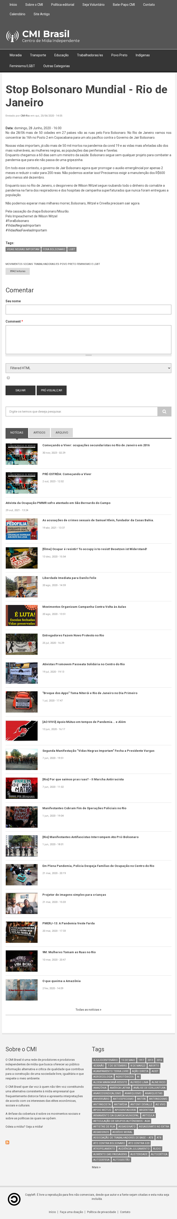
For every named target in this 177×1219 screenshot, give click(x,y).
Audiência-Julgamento (134, 1148)
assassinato (127, 1126)
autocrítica (159, 1154)
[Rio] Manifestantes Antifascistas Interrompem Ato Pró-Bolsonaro (90, 837)
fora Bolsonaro (54, 249)
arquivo (62, 432)
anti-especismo (123, 1098)
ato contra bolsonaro (109, 1143)
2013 (150, 1060)
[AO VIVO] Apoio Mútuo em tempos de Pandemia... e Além (84, 722)
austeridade (139, 1154)
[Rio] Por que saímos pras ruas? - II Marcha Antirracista (83, 779)
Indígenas (143, 55)
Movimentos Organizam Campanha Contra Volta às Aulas (84, 606)
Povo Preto (119, 55)
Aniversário (101, 1098)
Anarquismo (133, 1093)
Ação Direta (140, 1071)
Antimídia (120, 1104)
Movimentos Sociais (19, 264)
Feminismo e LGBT (88, 264)
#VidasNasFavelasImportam (26, 230)
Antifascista (102, 1104)
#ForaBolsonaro (17, 221)
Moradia (16, 55)
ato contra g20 (138, 1143)
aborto (154, 1065)
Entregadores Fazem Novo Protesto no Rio (73, 635)
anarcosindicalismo (107, 1093)
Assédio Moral (122, 1132)
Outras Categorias (56, 66)
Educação (61, 55)
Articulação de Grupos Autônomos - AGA (121, 1121)
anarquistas (153, 1093)
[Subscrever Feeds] (45, 1142)
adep (155, 1071)
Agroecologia (102, 1076)
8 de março (137, 1065)
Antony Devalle (141, 1104)
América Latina (120, 1087)
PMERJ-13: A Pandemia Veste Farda (68, 923)
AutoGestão (121, 1159)
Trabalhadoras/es (90, 55)
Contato (149, 4)
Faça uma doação (71, 1212)
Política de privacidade (101, 1212)
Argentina (146, 1109)
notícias (19, 432)
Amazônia (99, 1087)
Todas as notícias (88, 1009)
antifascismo (158, 1098)
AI (138, 1076)
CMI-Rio (25, 115)
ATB (159, 1137)
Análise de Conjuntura (149, 1087)
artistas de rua (104, 1126)
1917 (141, 1060)
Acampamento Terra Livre (111, 1071)
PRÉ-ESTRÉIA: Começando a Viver (66, 474)
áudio (157, 1148)
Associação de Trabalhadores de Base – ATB (123, 1137)
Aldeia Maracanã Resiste (110, 1082)
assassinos (101, 1132)
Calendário (17, 14)
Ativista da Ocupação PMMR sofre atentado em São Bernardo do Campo (58, 503)
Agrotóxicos (125, 1076)
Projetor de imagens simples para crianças (74, 894)
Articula (148, 1115)
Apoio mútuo (102, 1109)
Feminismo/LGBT (22, 66)
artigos (39, 432)
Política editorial (62, 4)
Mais (95, 1167)
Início (13, 4)
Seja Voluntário (94, 4)
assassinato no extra (154, 1126)
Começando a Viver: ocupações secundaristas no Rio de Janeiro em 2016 (96, 445)
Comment (14, 321)
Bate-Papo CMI (124, 4)
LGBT (72, 249)
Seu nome (13, 301)
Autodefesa (101, 1159)
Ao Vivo (160, 1104)
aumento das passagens (110, 1154)
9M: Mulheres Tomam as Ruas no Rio (69, 952)
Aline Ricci (158, 1082)
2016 (159, 1060)
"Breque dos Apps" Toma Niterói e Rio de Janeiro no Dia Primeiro (89, 693)
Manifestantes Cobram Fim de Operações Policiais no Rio (84, 808)
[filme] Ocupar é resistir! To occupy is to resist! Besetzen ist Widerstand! (94, 549)
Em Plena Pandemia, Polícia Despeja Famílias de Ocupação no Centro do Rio (98, 866)
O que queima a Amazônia (61, 981)
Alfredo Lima (139, 1082)
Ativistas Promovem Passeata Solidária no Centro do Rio (83, 664)
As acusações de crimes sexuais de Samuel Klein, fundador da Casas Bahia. (98, 520)
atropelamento (104, 1148)
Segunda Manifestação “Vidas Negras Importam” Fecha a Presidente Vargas (98, 750)
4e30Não (98, 1065)
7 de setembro (117, 1065)
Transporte (38, 55)
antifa (141, 1098)
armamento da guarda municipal (116, 1115)
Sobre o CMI (34, 4)
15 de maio (128, 1060)
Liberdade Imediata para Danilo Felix (69, 578)
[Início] (12, 36)
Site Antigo (42, 14)
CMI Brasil (46, 33)
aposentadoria (125, 1109)
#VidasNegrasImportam (23, 225)
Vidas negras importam (23, 249)
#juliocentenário (105, 1060)
